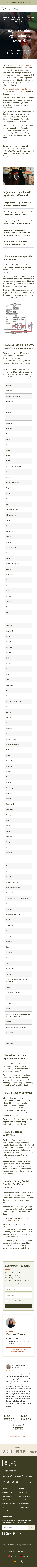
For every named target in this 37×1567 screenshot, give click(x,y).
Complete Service (24, 1500)
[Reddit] (30, 1482)
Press (4, 1507)
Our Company (7, 1492)
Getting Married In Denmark (13, 18)
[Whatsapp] (4, 1482)
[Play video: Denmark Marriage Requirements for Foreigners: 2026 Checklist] (18, 176)
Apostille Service (23, 1507)
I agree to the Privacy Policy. (15, 1301)
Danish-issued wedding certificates (17, 89)
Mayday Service (23, 1503)
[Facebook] (8, 1482)
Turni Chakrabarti (18, 1365)
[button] (18, 204)
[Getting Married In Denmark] (10, 8)
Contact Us (6, 1511)
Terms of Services (9, 1551)
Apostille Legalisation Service (16, 1219)
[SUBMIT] (31, 1527)
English (13, 1556)
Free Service (22, 1492)
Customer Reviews (8, 1503)
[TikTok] (21, 1482)
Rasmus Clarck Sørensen (15, 1336)
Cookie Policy (29, 1551)
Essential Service (24, 1496)
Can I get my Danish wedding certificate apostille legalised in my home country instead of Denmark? (17, 232)
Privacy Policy (20, 1551)
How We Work (7, 1496)
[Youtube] (17, 1482)
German (25, 1556)
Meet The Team (7, 1500)
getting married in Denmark (21, 65)
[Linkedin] (26, 1482)
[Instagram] (13, 1482)
